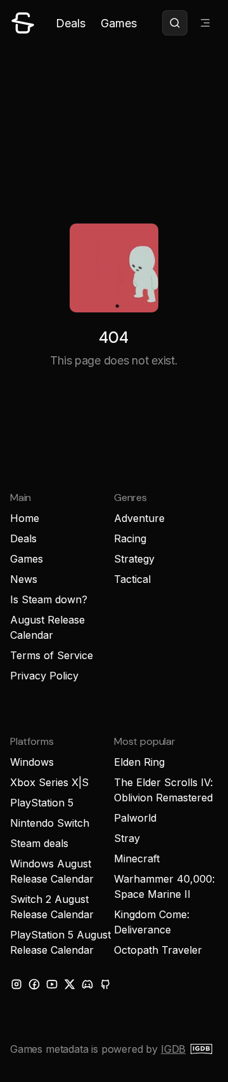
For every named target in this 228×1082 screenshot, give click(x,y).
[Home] (22, 23)
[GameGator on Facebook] (34, 984)
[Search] (174, 23)
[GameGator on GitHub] (105, 984)
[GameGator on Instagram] (16, 984)
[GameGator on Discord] (87, 984)
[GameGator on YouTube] (52, 984)
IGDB (173, 1049)
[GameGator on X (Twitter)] (69, 984)
